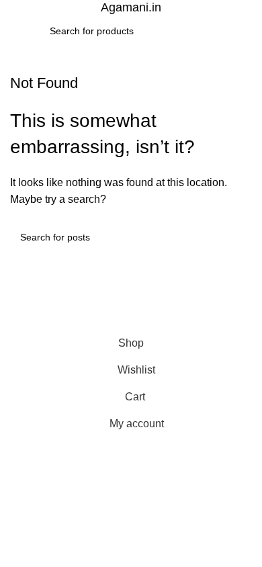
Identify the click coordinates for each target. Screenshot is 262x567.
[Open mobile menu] (15, 30)
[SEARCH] (206, 30)
